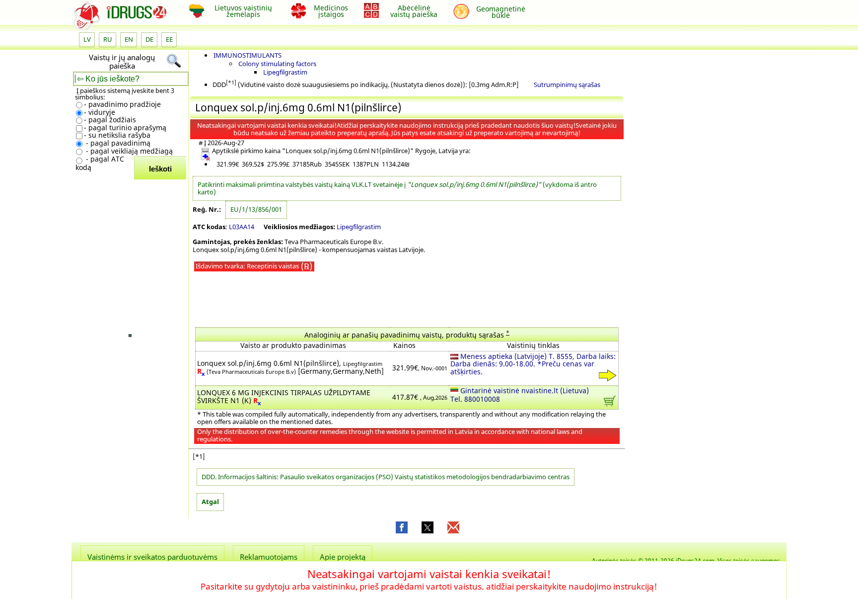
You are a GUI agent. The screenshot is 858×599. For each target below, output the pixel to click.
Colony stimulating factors (277, 63)
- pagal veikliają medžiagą (128, 151)
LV (87, 39)
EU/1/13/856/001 (256, 209)
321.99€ (419, 368)
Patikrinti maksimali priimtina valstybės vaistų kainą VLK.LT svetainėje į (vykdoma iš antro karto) (397, 188)
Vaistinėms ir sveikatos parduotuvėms (152, 557)
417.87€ (419, 398)
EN (129, 39)
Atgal (210, 501)
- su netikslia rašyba (117, 135)
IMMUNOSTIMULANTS (248, 55)
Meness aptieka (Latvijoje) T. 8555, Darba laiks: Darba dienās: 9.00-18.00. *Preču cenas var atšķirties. (533, 364)
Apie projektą (342, 557)
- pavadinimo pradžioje (122, 104)
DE (149, 39)
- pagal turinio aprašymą (125, 127)
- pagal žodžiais (110, 120)
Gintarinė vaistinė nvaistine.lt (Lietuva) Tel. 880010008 (519, 395)
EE (169, 39)
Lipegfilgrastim (285, 72)
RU (107, 39)
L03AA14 (241, 226)
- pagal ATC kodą (99, 163)
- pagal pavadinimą (117, 143)
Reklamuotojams (268, 557)
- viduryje (99, 112)
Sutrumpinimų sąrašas (567, 84)
